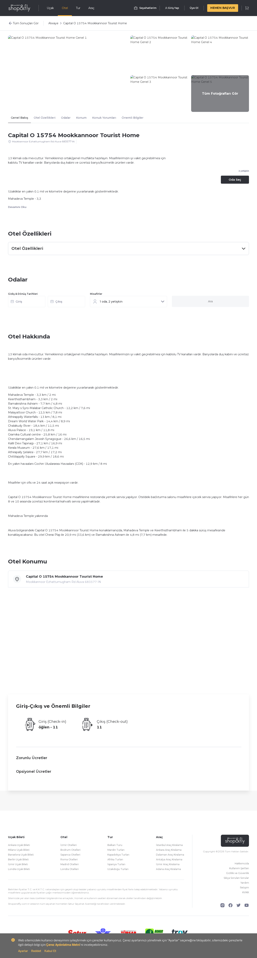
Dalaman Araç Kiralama (170, 854)
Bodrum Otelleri (70, 849)
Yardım (245, 882)
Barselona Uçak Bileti (21, 854)
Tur (78, 8)
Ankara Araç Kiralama (169, 849)
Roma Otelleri (69, 859)
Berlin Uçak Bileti (18, 859)
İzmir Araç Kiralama (167, 864)
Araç (91, 8)
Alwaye (53, 23)
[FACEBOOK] (230, 905)
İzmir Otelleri (68, 845)
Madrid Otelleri (69, 864)
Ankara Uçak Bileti (19, 845)
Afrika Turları (115, 859)
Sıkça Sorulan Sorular (236, 877)
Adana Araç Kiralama (168, 869)
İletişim (244, 887)
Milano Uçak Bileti (19, 849)
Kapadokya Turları (118, 854)
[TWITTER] (238, 905)
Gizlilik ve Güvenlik (237, 873)
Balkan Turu (114, 845)
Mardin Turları (115, 849)
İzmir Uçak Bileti (18, 864)
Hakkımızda (242, 863)
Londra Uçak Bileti (19, 869)
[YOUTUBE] (246, 905)
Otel (65, 8)
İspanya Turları (116, 864)
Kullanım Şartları (239, 868)
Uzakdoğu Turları (117, 869)
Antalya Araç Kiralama (169, 859)
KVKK (245, 892)
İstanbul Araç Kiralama (169, 845)
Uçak (50, 8)
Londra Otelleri (69, 869)
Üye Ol (194, 7)
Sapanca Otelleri (70, 854)
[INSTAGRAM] (222, 905)
